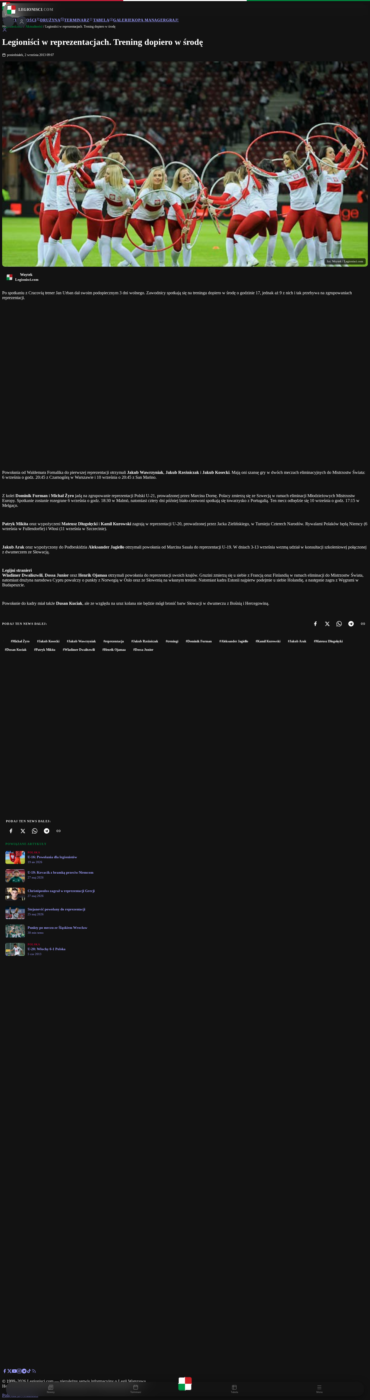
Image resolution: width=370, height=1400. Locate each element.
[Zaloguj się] (4, 30)
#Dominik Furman (199, 641)
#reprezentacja (113, 641)
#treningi (172, 641)
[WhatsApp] (339, 624)
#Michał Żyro (20, 641)
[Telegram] (351, 624)
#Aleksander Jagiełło (233, 641)
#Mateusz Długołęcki (328, 641)
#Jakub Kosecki (48, 641)
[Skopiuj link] (363, 624)
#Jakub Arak (297, 641)
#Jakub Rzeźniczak (144, 641)
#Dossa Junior (143, 650)
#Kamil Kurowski (268, 641)
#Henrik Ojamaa (114, 650)
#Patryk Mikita (44, 650)
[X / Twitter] (9, 1372)
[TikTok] (29, 1372)
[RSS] (33, 1372)
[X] (327, 624)
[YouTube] (14, 1372)
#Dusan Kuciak (16, 650)
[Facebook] (315, 624)
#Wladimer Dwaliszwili (79, 650)
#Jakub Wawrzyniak (81, 641)
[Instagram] (19, 1372)
